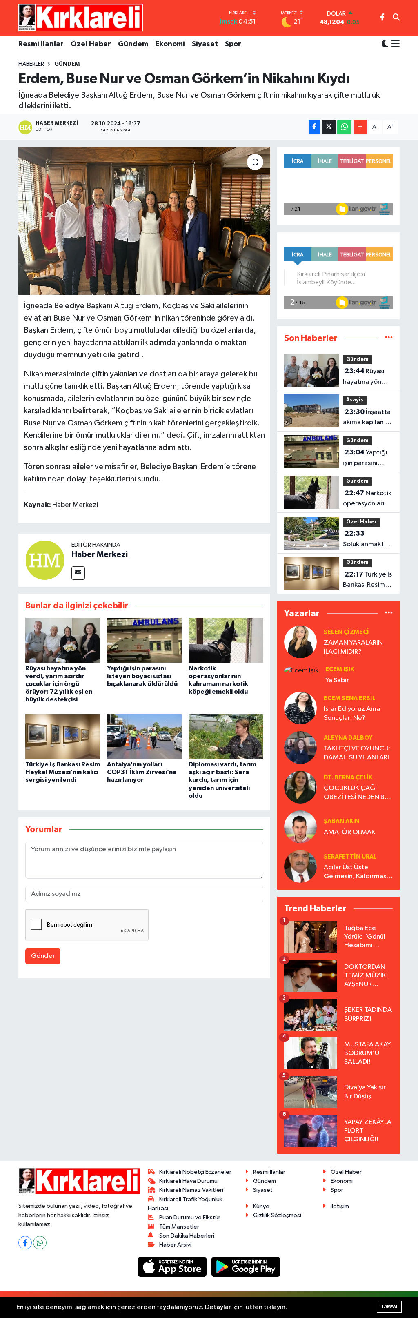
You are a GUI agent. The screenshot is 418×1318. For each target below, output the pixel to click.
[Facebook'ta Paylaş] (314, 127)
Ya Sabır (337, 680)
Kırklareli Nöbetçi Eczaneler (195, 1172)
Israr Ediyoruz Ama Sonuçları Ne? (352, 713)
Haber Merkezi (99, 554)
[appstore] (173, 1266)
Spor (233, 44)
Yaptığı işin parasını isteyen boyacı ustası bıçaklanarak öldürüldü (142, 676)
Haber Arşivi (175, 1245)
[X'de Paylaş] (329, 127)
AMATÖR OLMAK (350, 832)
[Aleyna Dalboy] (300, 747)
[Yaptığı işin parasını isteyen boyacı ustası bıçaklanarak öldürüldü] (144, 640)
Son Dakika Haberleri (186, 1236)
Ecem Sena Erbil (350, 698)
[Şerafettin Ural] (300, 866)
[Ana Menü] (394, 44)
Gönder (43, 956)
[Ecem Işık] (301, 670)
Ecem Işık (339, 669)
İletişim (340, 1206)
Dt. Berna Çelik (348, 778)
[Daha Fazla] (360, 127)
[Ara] (396, 18)
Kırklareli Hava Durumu (188, 1181)
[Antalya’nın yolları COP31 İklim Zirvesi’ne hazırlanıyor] (144, 736)
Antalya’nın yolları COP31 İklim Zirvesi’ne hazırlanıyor (142, 772)
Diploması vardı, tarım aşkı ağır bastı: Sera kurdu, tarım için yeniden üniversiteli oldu (222, 780)
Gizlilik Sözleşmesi (277, 1215)
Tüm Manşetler (179, 1227)
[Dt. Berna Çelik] (300, 787)
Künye (261, 1206)
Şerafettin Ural (350, 857)
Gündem (133, 44)
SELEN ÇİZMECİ (346, 632)
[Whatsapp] (40, 1242)
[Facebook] (25, 1242)
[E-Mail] (78, 573)
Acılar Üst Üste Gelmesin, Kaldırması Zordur (356, 872)
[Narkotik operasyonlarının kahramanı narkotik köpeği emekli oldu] (226, 640)
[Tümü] (389, 338)
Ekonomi (170, 44)
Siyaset (205, 44)
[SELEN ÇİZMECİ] (300, 641)
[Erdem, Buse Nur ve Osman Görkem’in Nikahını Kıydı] (144, 221)
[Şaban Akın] (300, 826)
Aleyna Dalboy (348, 738)
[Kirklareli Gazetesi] (80, 17)
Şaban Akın (341, 821)
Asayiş (354, 400)
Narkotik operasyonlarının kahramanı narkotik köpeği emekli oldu (368, 499)
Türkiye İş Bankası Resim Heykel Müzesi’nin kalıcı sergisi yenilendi (62, 772)
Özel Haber (91, 44)
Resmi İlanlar (41, 44)
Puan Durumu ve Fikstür (189, 1217)
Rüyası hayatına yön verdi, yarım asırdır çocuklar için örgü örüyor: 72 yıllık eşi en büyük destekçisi (58, 684)
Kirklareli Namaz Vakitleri (191, 1190)
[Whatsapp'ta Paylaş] (344, 127)
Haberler (31, 64)
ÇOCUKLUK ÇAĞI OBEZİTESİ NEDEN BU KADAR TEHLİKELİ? (356, 793)
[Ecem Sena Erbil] (300, 707)
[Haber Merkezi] (44, 560)
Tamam (389, 1306)
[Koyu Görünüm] (385, 44)
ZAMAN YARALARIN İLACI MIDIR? (353, 647)
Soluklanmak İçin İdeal (368, 540)
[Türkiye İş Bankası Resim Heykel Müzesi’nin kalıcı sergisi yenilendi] (62, 736)
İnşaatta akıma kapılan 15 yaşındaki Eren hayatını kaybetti (367, 418)
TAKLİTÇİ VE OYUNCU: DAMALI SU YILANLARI (357, 753)
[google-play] (246, 1266)
